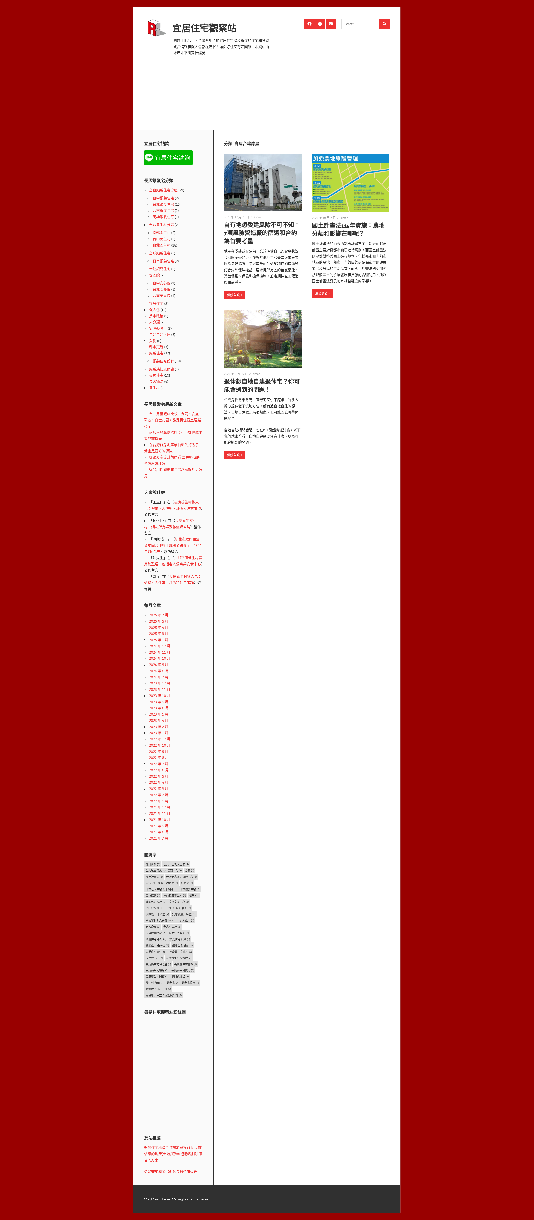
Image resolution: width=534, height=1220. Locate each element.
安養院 (154, 275)
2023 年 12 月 (159, 683)
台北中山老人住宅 (176, 864)
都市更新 (156, 347)
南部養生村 (161, 232)
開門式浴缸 (180, 976)
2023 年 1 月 (158, 733)
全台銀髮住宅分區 (163, 190)
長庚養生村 (154, 958)
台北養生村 (161, 245)
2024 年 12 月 (159, 646)
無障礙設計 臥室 (183, 914)
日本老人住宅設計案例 (161, 889)
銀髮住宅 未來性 (157, 945)
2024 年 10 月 (159, 658)
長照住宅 (156, 375)
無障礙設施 (155, 908)
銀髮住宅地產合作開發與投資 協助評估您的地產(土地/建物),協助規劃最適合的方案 (173, 1153)
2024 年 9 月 (158, 664)
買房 (152, 341)
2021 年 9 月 (158, 826)
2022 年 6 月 (159, 770)
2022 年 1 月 (158, 801)
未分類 (154, 322)
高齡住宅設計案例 (158, 989)
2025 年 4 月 (158, 627)
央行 (150, 883)
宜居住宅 (156, 303)
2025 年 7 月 (158, 615)
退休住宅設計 (179, 933)
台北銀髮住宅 (163, 204)
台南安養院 (161, 295)
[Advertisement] (267, 99)
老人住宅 (187, 920)
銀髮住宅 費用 (156, 951)
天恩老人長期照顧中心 (181, 876)
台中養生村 (161, 239)
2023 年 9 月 (158, 702)
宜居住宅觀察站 (204, 28)
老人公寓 (153, 926)
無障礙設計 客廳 (179, 908)
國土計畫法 (154, 876)
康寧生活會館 (168, 883)
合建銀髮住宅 (159, 269)
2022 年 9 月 (158, 751)
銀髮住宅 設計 (182, 945)
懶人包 (154, 310)
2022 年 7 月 (158, 764)
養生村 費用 (155, 982)
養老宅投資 (190, 982)
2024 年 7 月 (158, 677)
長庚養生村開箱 (157, 976)
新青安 (187, 883)
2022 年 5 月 (158, 776)
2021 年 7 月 (158, 838)
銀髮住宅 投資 (179, 939)
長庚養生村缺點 (157, 970)
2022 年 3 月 (158, 788)
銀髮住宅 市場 (156, 939)
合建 (189, 870)
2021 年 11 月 (159, 813)
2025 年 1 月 (158, 640)
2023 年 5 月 (158, 714)
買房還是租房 (156, 933)
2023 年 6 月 (159, 708)
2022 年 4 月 (158, 782)
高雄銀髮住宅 (163, 217)
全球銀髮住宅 (159, 253)
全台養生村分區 (161, 225)
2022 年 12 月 (159, 739)
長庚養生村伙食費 (178, 958)
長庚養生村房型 (185, 964)
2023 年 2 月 (158, 726)
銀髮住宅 (156, 353)
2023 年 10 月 (159, 695)
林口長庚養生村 (174, 895)
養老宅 (173, 982)
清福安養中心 (179, 901)
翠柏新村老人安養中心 (161, 920)
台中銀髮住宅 (163, 198)
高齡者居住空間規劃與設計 (164, 995)
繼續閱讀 (233, 295)
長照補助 (156, 381)
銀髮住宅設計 (163, 361)
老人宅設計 (172, 926)
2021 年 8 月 (159, 832)
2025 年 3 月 (158, 633)
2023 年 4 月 (158, 720)
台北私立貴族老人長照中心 (164, 870)
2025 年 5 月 (158, 621)
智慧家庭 (153, 895)
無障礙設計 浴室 (157, 914)
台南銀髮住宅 (163, 210)
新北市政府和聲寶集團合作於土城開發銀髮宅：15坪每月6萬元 (172, 545)
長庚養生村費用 (182, 970)
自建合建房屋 (159, 334)
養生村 (154, 387)
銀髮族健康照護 (161, 369)
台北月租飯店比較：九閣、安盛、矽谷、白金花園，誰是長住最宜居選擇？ (173, 420)
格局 (193, 895)
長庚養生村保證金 (158, 964)
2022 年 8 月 (159, 757)
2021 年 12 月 (159, 807)
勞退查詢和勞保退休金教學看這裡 (170, 1171)
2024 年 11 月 (159, 652)
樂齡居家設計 (156, 901)
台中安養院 (161, 283)
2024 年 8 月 (159, 671)
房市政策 (156, 316)
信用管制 (153, 864)
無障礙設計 (158, 328)
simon (258, 217)
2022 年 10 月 (159, 745)
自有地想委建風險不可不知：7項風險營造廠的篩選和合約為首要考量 (262, 233)
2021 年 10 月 (159, 819)
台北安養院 (161, 289)
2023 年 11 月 (159, 689)
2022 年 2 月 (158, 795)
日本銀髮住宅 (163, 261)
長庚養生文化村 (180, 951)
